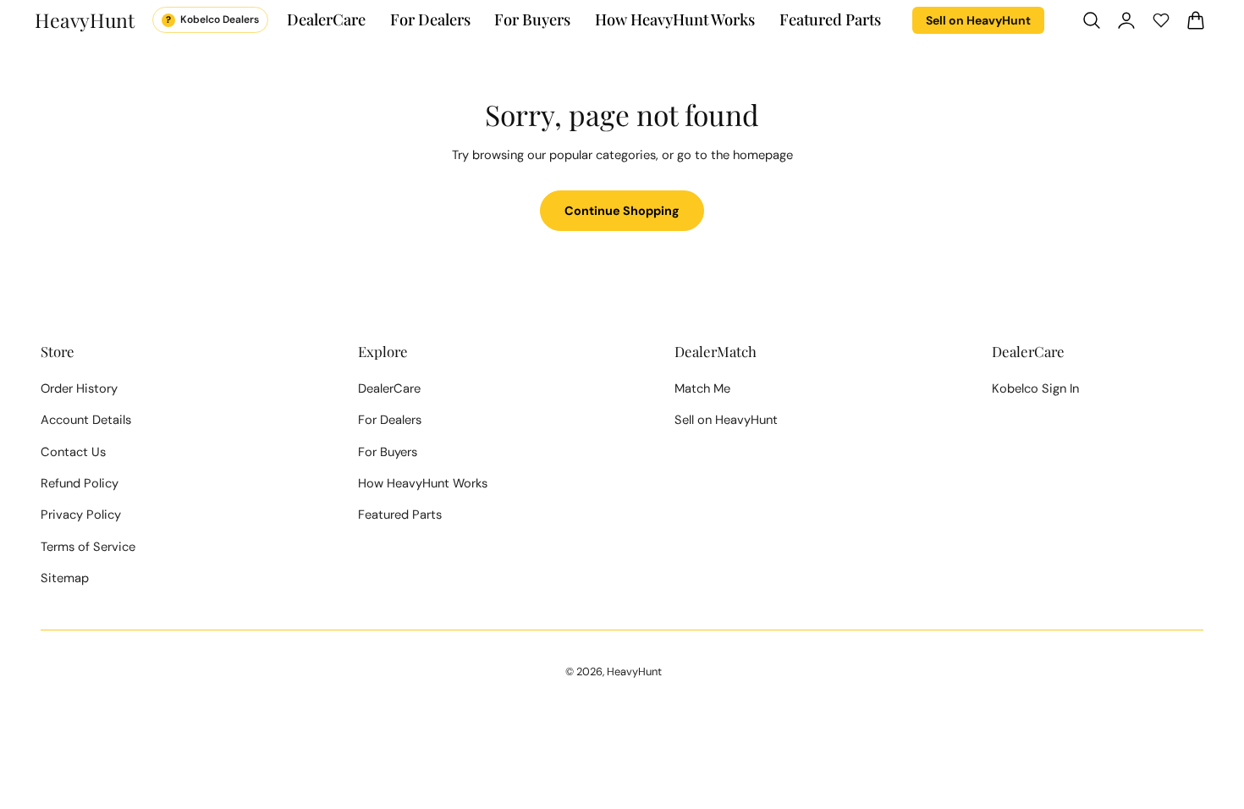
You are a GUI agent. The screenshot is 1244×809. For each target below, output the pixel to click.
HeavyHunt (634, 671)
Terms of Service (88, 546)
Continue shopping (622, 210)
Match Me (702, 388)
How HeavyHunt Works (422, 483)
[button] (1091, 19)
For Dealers (389, 419)
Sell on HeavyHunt (978, 20)
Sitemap (65, 578)
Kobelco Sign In (1035, 388)
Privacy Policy (81, 514)
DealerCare (389, 388)
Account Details (86, 419)
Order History (79, 388)
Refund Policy (79, 483)
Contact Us (73, 451)
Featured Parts (400, 514)
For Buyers (387, 451)
